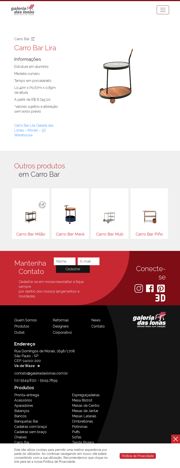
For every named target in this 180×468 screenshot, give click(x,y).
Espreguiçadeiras (86, 395)
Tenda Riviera (83, 442)
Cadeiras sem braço (30, 432)
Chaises (20, 437)
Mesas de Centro (85, 405)
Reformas (61, 320)
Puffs (76, 432)
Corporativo (62, 332)
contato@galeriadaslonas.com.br (41, 373)
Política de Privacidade (138, 456)
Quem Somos (25, 320)
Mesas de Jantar (85, 411)
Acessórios (23, 400)
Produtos (21, 326)
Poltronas (80, 427)
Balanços (21, 411)
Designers (61, 326)
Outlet (19, 332)
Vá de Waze (25, 366)
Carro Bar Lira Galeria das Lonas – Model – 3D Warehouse (34, 130)
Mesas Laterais (84, 416)
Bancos (20, 416)
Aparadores (23, 405)
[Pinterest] (161, 288)
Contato (98, 326)
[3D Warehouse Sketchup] (160, 298)
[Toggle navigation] (163, 9)
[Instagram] (139, 288)
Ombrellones (82, 421)
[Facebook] (150, 288)
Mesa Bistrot (82, 400)
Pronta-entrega (26, 395)
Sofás (76, 437)
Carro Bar (21, 442)
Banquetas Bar (26, 421)
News (96, 320)
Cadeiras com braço (30, 427)
